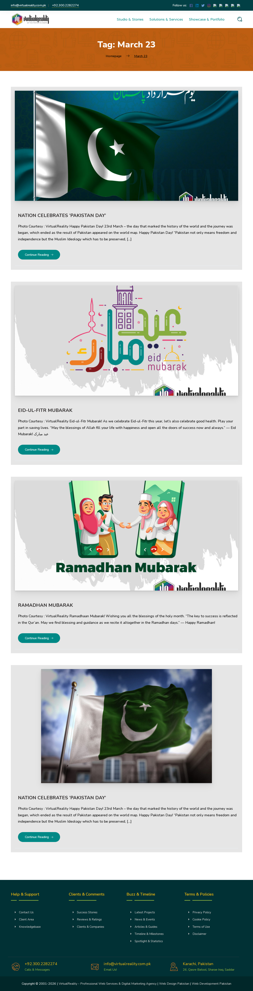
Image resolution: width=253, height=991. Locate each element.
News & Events (145, 919)
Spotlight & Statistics (149, 941)
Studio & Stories (130, 19)
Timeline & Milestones (149, 934)
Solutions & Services (166, 19)
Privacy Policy (202, 912)
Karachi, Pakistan (198, 963)
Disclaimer (199, 934)
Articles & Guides (146, 927)
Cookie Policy (201, 919)
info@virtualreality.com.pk (28, 5)
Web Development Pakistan (211, 984)
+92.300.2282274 (65, 5)
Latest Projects (145, 912)
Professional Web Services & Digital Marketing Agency (118, 984)
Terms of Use (201, 927)
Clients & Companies (90, 927)
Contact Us (26, 912)
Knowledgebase (30, 927)
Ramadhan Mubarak (45, 605)
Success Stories (87, 912)
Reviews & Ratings (89, 919)
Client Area (26, 919)
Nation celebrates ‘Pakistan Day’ (62, 215)
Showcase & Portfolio (207, 19)
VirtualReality (68, 984)
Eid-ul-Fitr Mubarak (45, 410)
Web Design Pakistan (174, 984)
